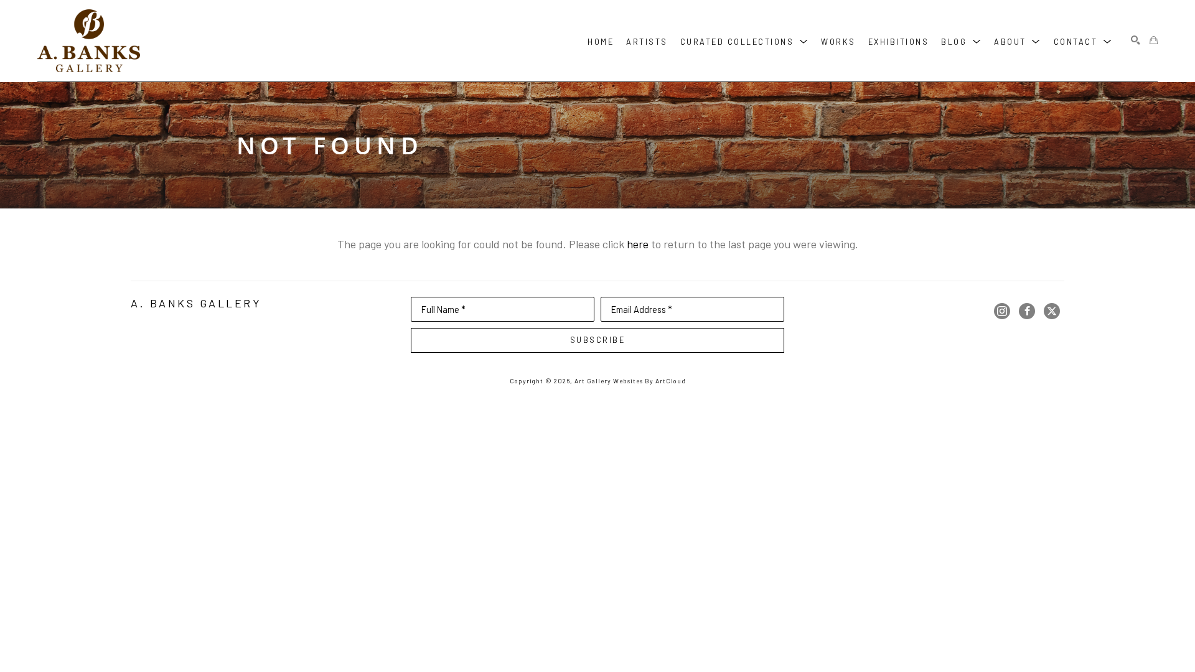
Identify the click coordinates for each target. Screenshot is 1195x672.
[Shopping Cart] (1154, 40)
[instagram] (1002, 311)
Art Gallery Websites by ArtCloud (630, 381)
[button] (744, 41)
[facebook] (1027, 311)
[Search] (1135, 40)
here (638, 244)
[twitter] (1052, 311)
